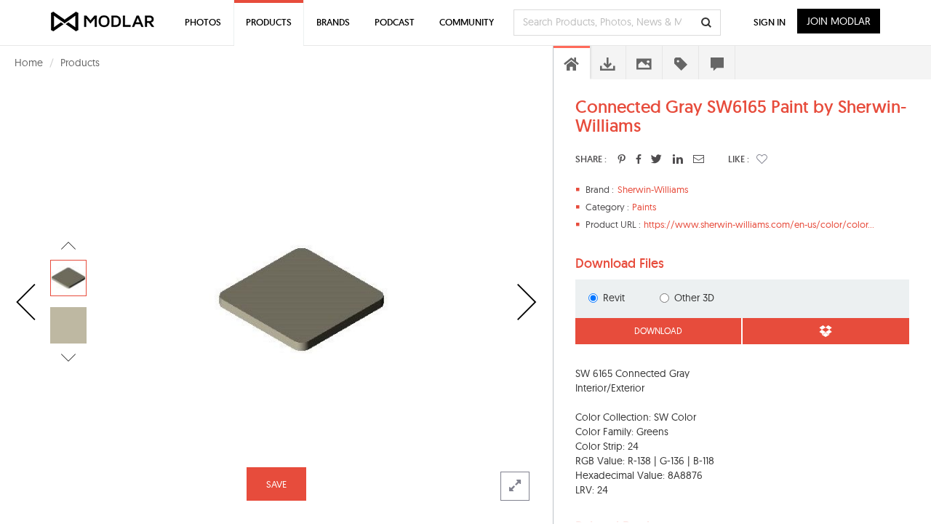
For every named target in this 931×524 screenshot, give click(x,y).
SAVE (276, 484)
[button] (761, 158)
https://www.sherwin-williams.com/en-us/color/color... (759, 224)
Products (80, 62)
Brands (333, 22)
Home (29, 62)
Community (466, 22)
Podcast (395, 22)
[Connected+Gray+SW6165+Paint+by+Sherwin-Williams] (622, 158)
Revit (614, 297)
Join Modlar (839, 21)
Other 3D (694, 297)
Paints (644, 207)
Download (658, 330)
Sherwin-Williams (653, 189)
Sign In (770, 22)
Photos (203, 22)
